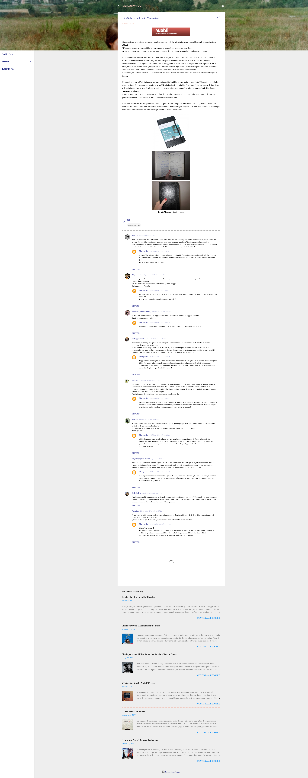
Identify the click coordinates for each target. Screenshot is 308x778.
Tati (133, 235)
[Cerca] (223, 6)
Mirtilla (135, 419)
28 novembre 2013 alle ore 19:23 (161, 524)
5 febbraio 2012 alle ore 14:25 (152, 493)
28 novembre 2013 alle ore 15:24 (151, 511)
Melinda (135, 380)
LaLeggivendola (138, 338)
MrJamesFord (137, 274)
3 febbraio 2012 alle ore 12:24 (160, 435)
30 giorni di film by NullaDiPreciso (138, 597)
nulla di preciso (134, 225)
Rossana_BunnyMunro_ (141, 311)
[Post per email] (128, 220)
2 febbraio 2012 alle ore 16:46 (154, 275)
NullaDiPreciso (132, 6)
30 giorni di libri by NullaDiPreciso (138, 682)
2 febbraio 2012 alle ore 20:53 (162, 312)
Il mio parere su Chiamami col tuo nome (141, 625)
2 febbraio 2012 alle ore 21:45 (156, 339)
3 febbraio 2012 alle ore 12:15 (160, 357)
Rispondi (136, 269)
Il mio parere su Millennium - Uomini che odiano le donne (149, 654)
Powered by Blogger (172, 772)
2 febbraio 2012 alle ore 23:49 (149, 380)
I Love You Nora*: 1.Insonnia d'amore (140, 740)
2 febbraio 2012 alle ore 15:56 (146, 236)
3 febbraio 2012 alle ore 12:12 (160, 322)
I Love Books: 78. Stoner (133, 711)
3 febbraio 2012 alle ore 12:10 (160, 290)
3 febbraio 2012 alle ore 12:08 (160, 251)
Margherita (144, 251)
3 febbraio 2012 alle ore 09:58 (149, 419)
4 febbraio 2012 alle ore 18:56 (160, 472)
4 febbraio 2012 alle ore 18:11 (161, 459)
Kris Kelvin (136, 493)
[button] (218, 17)
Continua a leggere (208, 617)
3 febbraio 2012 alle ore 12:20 (160, 398)
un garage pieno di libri (141, 458)
